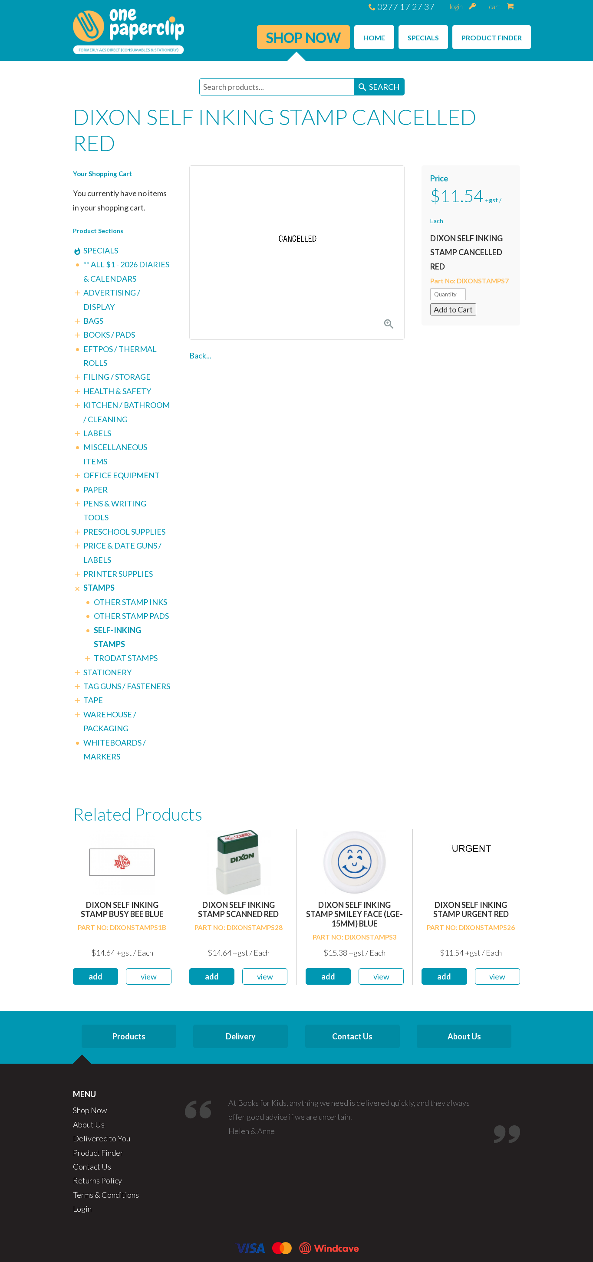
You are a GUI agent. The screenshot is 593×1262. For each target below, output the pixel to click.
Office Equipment (121, 475)
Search (378, 87)
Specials (100, 250)
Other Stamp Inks (130, 602)
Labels (97, 433)
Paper (95, 489)
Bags (93, 320)
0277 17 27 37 (405, 6)
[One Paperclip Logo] (128, 30)
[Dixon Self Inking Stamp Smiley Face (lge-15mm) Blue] (354, 861)
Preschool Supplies (124, 531)
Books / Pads (109, 334)
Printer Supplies (118, 573)
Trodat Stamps (126, 658)
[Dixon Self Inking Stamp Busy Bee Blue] (122, 861)
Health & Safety (117, 391)
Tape (93, 700)
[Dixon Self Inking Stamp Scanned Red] (238, 861)
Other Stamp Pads (131, 616)
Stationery (107, 672)
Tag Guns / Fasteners (126, 686)
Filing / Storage (117, 376)
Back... (200, 355)
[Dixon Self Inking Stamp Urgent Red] (471, 861)
